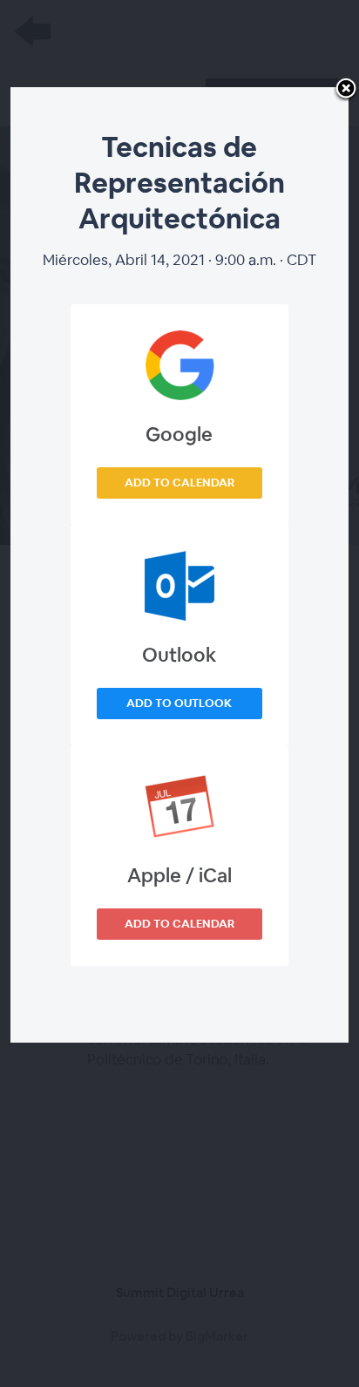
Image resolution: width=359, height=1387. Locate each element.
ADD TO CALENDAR (179, 482)
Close (346, 90)
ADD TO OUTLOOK (179, 703)
